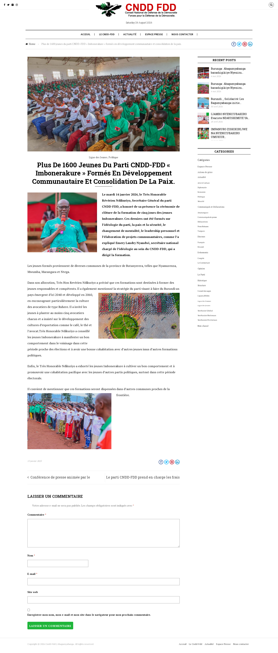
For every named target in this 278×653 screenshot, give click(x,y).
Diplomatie (202, 187)
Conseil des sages (204, 291)
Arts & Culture (204, 183)
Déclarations (203, 222)
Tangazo (201, 231)
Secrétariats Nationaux (207, 315)
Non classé (203, 325)
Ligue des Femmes (204, 301)
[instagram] (17, 4)
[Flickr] (13, 4)
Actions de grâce (205, 172)
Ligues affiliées (203, 296)
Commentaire (36, 514)
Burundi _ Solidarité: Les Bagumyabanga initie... (227, 101)
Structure (202, 285)
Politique (113, 157)
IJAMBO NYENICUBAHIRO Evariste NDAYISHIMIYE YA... (230, 116)
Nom (31, 555)
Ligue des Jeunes (98, 157)
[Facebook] (4, 4)
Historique (202, 280)
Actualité (129, 34)
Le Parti (201, 274)
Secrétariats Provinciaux (207, 320)
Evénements (203, 252)
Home (32, 44)
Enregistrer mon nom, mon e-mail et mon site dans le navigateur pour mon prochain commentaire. (89, 614)
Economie (201, 192)
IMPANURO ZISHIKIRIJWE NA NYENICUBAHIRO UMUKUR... (229, 133)
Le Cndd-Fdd (107, 34)
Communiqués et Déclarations (211, 207)
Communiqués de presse (207, 217)
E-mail (32, 574)
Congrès (201, 258)
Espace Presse (154, 34)
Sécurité (201, 201)
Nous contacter (182, 34)
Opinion (201, 268)
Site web (32, 592)
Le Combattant (204, 263)
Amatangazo (203, 212)
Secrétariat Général (205, 310)
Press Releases (203, 226)
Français (201, 242)
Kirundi (201, 247)
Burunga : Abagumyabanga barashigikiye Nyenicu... (228, 70)
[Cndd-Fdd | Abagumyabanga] (139, 12)
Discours (201, 236)
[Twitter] (8, 4)
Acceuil (85, 34)
